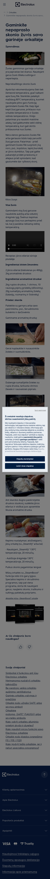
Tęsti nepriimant (40, 410)
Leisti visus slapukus (25, 466)
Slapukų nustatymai (25, 459)
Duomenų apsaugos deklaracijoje (28, 451)
